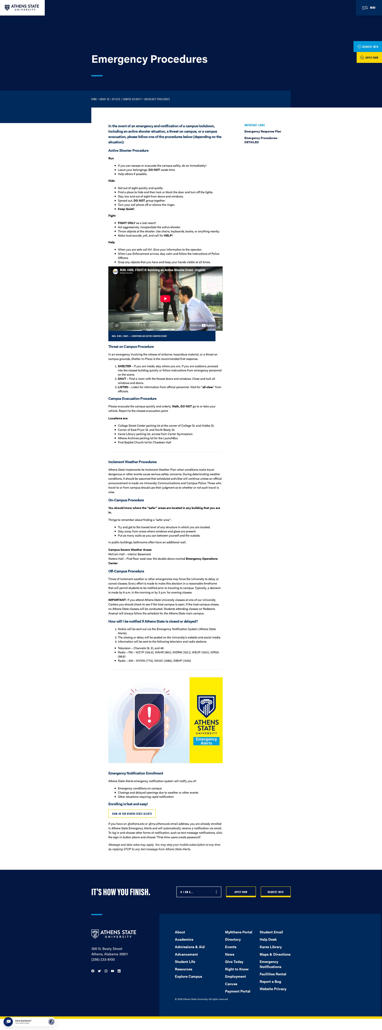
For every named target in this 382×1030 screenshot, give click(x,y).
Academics (184, 939)
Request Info (276, 892)
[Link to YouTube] (112, 970)
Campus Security (132, 99)
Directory (233, 939)
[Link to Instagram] (105, 970)
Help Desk (268, 939)
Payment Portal (237, 991)
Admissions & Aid (190, 946)
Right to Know (237, 968)
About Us (105, 99)
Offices (116, 99)
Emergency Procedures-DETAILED (261, 140)
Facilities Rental (273, 973)
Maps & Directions (275, 954)
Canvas (231, 983)
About (180, 931)
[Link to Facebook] (92, 970)
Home (94, 99)
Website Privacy (273, 988)
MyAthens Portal (238, 931)
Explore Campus (188, 976)
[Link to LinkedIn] (119, 970)
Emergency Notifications (270, 964)
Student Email (271, 931)
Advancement (186, 954)
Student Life (185, 961)
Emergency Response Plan (262, 131)
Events (230, 946)
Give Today (234, 961)
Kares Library (271, 946)
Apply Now (241, 892)
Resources (183, 968)
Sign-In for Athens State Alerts (132, 813)
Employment (235, 976)
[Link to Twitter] (99, 970)
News (229, 954)
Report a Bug (270, 981)
